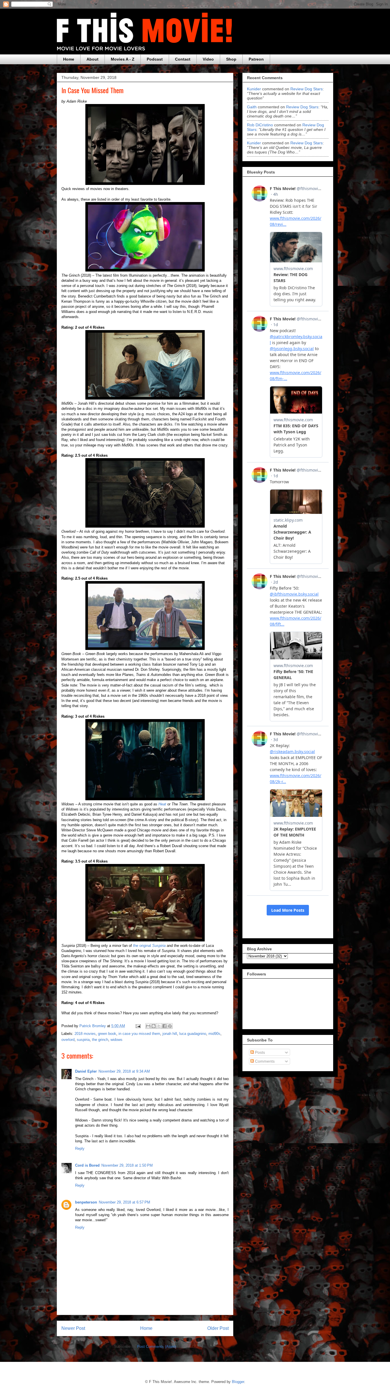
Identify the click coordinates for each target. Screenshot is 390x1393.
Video (208, 59)
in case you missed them (139, 1033)
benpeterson (86, 1202)
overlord (68, 1039)
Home (68, 59)
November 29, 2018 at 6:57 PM (124, 1202)
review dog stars (306, 89)
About (92, 59)
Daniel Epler (86, 1071)
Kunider (254, 89)
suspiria (83, 1039)
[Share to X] (159, 1026)
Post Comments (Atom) (156, 1346)
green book (107, 1033)
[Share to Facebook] (164, 1026)
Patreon (256, 59)
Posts (259, 1052)
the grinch (100, 1039)
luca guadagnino (192, 1033)
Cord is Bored (87, 1165)
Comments (264, 1061)
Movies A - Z (122, 59)
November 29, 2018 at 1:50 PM (127, 1165)
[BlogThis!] (153, 1026)
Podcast (155, 59)
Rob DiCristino (260, 125)
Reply (80, 1148)
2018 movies (85, 1033)
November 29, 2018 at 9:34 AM (124, 1071)
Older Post (218, 1328)
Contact (182, 59)
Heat (162, 804)
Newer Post (73, 1328)
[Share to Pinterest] (170, 1026)
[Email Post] (138, 1026)
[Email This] (148, 1026)
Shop (231, 59)
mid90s (214, 1033)
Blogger (238, 1382)
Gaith (252, 107)
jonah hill (169, 1033)
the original (149, 945)
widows (116, 1039)
